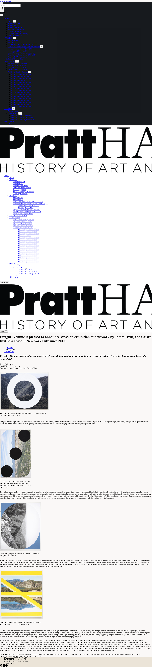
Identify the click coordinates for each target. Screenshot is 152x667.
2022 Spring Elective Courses (28, 246)
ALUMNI (12, 264)
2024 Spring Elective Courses (28, 238)
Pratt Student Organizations (23, 214)
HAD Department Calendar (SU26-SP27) (28, 202)
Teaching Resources (20, 194)
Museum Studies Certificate (23, 226)
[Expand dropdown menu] (11, 176)
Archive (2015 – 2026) (26, 208)
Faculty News (18, 184)
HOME (11, 178)
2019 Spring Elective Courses (28, 258)
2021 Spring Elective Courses (28, 250)
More (6, 176)
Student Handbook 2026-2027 (28, 206)
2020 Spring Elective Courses (28, 254)
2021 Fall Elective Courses (27, 248)
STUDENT (13, 196)
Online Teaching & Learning (23, 192)
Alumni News (18, 266)
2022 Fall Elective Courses (27, 244)
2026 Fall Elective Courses (22, 222)
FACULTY (13, 180)
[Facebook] (1, 666)
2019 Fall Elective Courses (27, 256)
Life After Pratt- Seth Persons (28, 270)
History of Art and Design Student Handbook (29, 204)
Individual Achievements (22, 188)
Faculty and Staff (19, 182)
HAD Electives (14, 218)
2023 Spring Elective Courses (28, 242)
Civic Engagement (19, 190)
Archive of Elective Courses (23, 228)
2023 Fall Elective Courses (27, 240)
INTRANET (13, 278)
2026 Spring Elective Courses (28, 230)
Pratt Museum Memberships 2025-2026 (27, 212)
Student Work (18, 200)
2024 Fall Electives (24, 236)
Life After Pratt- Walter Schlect (29, 272)
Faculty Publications (20, 186)
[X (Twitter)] (4, 666)
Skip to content (5, 1)
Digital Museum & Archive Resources (26, 210)
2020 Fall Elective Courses (27, 252)
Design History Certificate (22, 224)
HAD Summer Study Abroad (23, 220)
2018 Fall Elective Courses (27, 260)
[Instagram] (6, 666)
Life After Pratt (18, 268)
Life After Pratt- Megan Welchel (29, 274)
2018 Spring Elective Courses (28, 262)
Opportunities (13, 276)
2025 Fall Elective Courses (27, 232)
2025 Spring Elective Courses (28, 234)
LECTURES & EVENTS (18, 216)
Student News (18, 198)
